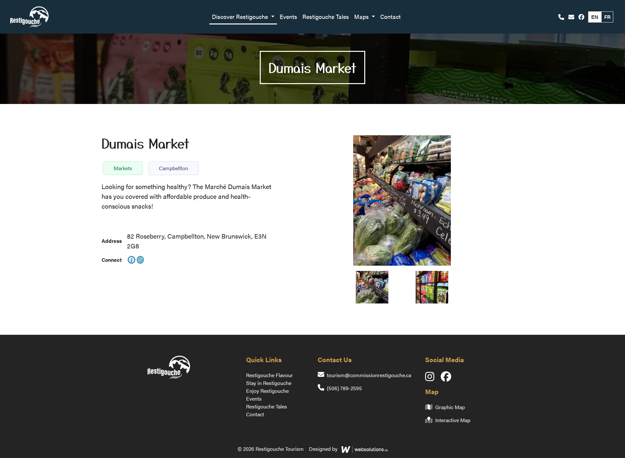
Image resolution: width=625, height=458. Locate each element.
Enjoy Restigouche (267, 390)
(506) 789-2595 (344, 388)
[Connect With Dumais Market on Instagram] (140, 260)
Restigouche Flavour (269, 375)
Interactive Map (452, 420)
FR (607, 17)
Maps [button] (362, 16)
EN (594, 17)
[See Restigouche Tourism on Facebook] (581, 17)
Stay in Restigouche (268, 383)
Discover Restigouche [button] (241, 16)
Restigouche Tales (325, 16)
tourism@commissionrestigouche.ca (369, 375)
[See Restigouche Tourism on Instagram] (433, 378)
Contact (390, 16)
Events (288, 16)
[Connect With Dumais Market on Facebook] (131, 260)
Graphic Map (450, 407)
